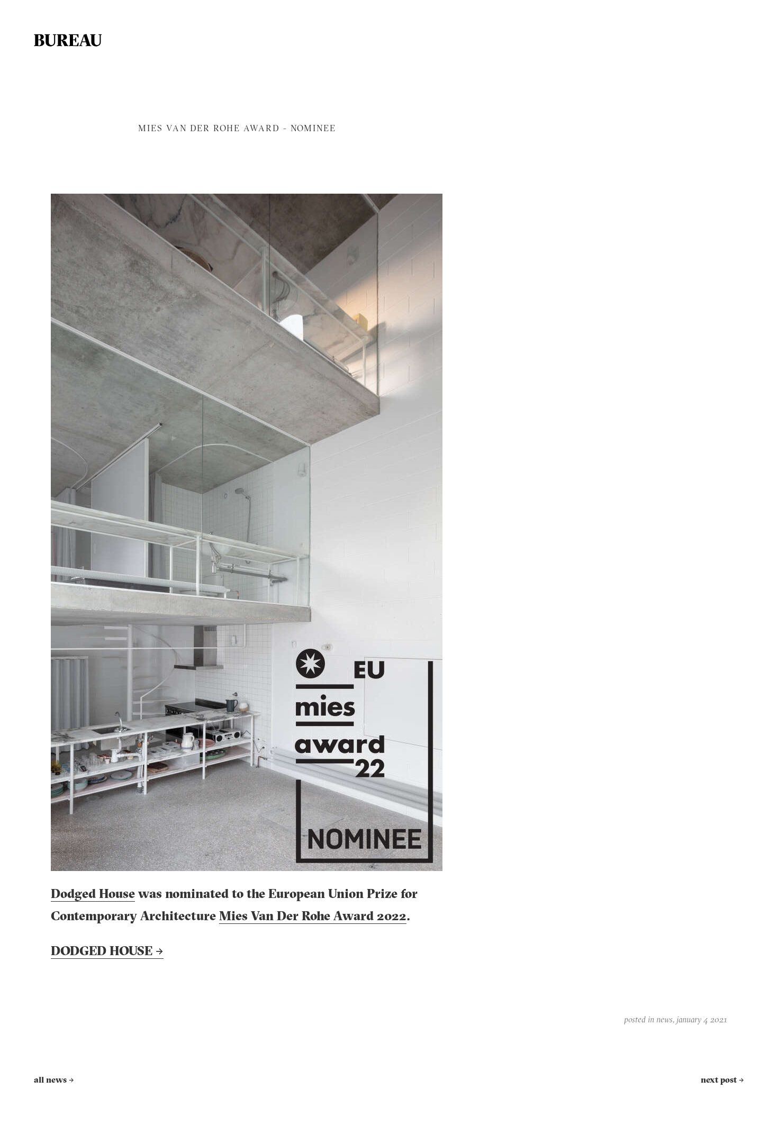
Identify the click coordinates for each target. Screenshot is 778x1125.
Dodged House (93, 894)
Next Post (722, 1080)
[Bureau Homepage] (68, 40)
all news (54, 1080)
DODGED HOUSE (107, 952)
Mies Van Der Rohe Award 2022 (312, 917)
